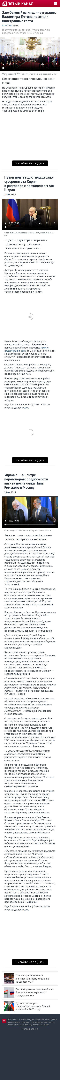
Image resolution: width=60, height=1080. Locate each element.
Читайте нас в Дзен (30, 163)
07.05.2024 (7, 25)
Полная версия (30, 1028)
